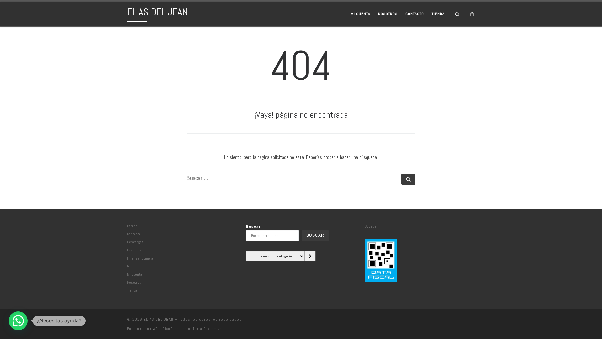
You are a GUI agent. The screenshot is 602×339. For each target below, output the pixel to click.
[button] (18, 320)
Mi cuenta (134, 274)
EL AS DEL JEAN (158, 319)
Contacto (134, 233)
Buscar (253, 226)
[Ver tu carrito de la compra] (472, 14)
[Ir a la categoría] (310, 256)
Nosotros (134, 282)
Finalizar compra (140, 258)
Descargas (135, 241)
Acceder (371, 226)
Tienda (132, 290)
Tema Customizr (207, 328)
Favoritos (134, 250)
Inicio (131, 266)
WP (155, 328)
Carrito (132, 225)
